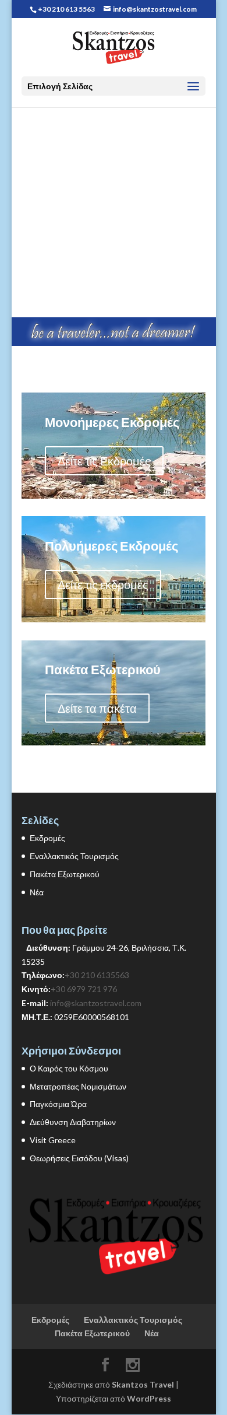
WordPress (149, 1398)
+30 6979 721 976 (84, 989)
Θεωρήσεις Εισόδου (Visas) (79, 1158)
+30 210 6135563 (97, 975)
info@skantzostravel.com (95, 1003)
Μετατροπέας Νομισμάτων (78, 1086)
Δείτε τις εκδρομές (103, 584)
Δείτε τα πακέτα (97, 708)
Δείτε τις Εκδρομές (104, 461)
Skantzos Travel (143, 1384)
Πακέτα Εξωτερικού (65, 874)
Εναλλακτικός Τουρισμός (74, 856)
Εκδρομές (47, 838)
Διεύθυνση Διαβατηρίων (73, 1122)
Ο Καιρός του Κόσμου (69, 1068)
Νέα (37, 892)
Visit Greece (53, 1140)
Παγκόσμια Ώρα (58, 1104)
